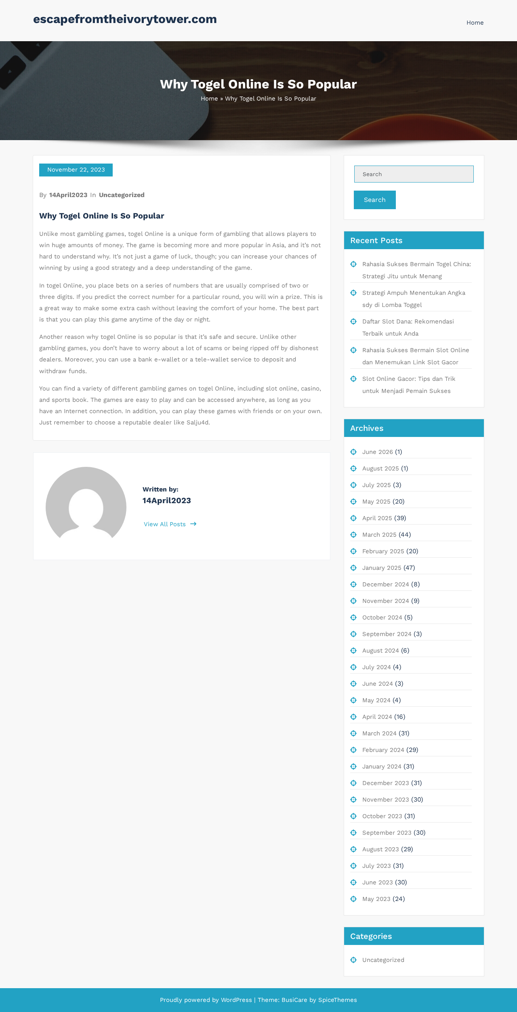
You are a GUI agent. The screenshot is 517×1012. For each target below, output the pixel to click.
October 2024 (382, 617)
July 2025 (376, 485)
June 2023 (377, 882)
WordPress (236, 1000)
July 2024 (376, 667)
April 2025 (377, 518)
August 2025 (380, 468)
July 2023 (376, 865)
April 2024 (377, 716)
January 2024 (381, 766)
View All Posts (166, 524)
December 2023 (385, 783)
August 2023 (380, 849)
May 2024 (376, 700)
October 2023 (382, 816)
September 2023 (387, 832)
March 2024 (379, 733)
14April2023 (68, 195)
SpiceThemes (336, 1000)
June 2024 (377, 683)
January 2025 (381, 567)
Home (475, 22)
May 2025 (376, 501)
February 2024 (383, 750)
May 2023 (376, 899)
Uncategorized (122, 195)
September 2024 (387, 634)
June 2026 (377, 452)
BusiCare (295, 1000)
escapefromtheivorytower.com (125, 19)
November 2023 (385, 799)
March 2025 (379, 534)
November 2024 (385, 601)
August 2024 (380, 650)
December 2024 (385, 584)
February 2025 (383, 551)
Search (375, 200)
